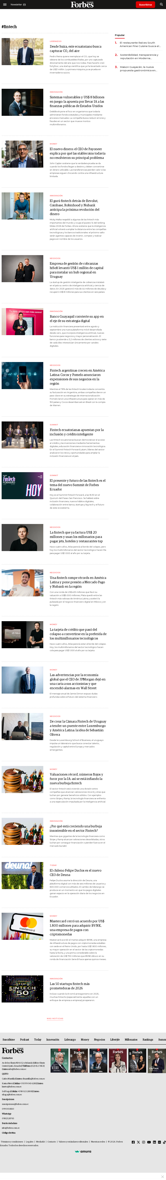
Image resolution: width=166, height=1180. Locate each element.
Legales (29, 1142)
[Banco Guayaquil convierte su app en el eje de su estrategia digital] (22, 321)
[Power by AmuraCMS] (83, 1151)
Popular (120, 35)
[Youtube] (149, 1142)
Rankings (148, 1039)
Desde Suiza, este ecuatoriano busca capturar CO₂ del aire (75, 49)
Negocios (99, 1039)
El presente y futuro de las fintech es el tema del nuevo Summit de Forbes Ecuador (78, 485)
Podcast (24, 1039)
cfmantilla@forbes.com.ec (33, 1079)
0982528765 (8, 1118)
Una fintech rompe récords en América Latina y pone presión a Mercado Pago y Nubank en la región (78, 582)
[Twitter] (138, 1142)
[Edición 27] (137, 1061)
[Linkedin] (154, 1142)
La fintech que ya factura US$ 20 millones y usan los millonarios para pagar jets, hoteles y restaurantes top (76, 537)
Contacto (51, 1142)
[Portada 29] (98, 1061)
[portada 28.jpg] (118, 1061)
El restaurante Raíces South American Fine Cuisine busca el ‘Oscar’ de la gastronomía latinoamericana (139, 44)
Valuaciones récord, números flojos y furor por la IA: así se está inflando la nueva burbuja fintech (76, 779)
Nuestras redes (98, 1142)
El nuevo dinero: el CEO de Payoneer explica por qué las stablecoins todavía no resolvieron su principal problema (77, 154)
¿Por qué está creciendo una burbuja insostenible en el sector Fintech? (76, 828)
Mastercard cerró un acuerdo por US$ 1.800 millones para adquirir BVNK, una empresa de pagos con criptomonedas (77, 928)
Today (37, 1039)
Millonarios (131, 1039)
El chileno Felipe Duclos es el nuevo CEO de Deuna (75, 873)
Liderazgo (70, 1039)
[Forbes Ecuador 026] (156, 1061)
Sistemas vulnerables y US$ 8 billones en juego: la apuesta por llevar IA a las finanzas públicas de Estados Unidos (77, 102)
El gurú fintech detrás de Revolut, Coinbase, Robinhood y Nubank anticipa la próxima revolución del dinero (74, 207)
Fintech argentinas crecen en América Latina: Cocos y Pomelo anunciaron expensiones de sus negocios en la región (77, 377)
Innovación (52, 1039)
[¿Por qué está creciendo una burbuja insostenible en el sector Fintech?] (22, 831)
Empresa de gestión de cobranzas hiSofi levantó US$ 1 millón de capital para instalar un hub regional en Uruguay (76, 270)
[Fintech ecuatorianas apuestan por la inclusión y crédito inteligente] (22, 435)
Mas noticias (55, 1019)
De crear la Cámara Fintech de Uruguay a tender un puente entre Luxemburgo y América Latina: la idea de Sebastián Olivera (78, 728)
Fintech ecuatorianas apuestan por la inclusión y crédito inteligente (77, 432)
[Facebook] (133, 1142)
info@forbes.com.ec (17, 1069)
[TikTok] (164, 1142)
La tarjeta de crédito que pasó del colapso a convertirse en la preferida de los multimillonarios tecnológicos (78, 634)
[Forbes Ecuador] (83, 4)
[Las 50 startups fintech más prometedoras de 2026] (22, 988)
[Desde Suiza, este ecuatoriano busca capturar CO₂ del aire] (22, 51)
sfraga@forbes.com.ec (12, 1095)
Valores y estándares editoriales (73, 1142)
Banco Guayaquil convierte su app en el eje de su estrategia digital (77, 319)
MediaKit (40, 1142)
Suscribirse (145, 4)
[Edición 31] (59, 1061)
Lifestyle (115, 1039)
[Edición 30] (79, 1061)
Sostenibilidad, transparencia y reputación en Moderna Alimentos (139, 56)
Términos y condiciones (12, 1142)
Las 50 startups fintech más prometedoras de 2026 (70, 986)
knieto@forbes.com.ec (12, 1087)
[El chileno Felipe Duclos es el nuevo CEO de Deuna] (22, 875)
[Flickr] (159, 1142)
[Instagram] (143, 1142)
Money (85, 1039)
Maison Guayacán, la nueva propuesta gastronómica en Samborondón (137, 68)
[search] (161, 4)
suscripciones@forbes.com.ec (15, 1104)
